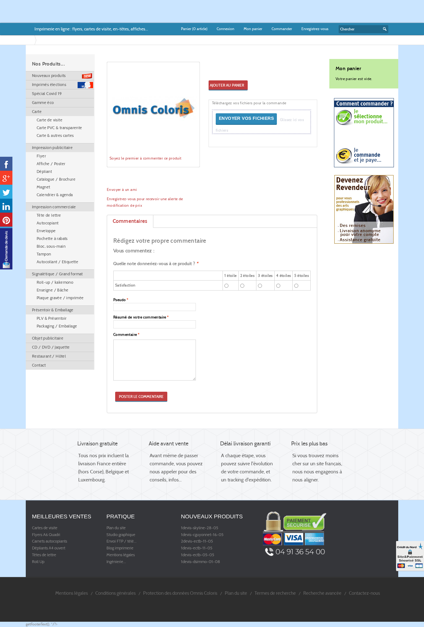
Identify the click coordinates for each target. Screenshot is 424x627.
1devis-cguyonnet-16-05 (202, 534)
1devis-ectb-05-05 (197, 555)
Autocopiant (47, 223)
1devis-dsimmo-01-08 (200, 561)
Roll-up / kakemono (55, 282)
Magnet (43, 187)
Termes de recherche (275, 593)
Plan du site (116, 528)
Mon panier (253, 28)
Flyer (41, 156)
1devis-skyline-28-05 (199, 528)
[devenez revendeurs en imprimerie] (364, 209)
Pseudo (119, 299)
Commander (282, 28)
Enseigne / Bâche (52, 290)
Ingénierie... (116, 561)
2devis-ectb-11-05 (197, 541)
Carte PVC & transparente (59, 127)
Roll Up (38, 561)
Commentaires (130, 221)
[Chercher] (384, 29)
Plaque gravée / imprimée (60, 297)
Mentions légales (120, 555)
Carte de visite (49, 120)
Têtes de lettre (44, 555)
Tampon (44, 254)
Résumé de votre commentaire (139, 317)
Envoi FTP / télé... (121, 541)
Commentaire (125, 334)
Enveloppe (46, 230)
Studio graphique (120, 534)
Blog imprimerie (119, 548)
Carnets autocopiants (49, 541)
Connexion (225, 28)
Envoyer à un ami (122, 189)
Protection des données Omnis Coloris (180, 593)
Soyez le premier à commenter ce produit (146, 158)
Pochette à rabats (52, 238)
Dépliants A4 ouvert (48, 548)
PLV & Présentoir (51, 318)
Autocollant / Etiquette (57, 261)
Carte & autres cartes (55, 135)
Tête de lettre (49, 215)
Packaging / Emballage (57, 326)
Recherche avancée (322, 593)
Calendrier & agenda (55, 194)
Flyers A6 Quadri (46, 534)
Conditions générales (115, 593)
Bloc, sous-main (51, 246)
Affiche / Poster (51, 163)
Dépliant (44, 171)
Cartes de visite (44, 528)
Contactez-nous (364, 593)
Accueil (31, 40)
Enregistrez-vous (314, 28)
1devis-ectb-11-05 (196, 548)
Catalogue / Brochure (56, 179)
